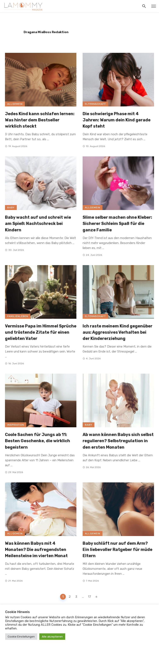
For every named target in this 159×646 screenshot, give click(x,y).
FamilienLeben (17, 316)
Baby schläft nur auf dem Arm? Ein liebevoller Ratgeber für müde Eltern (117, 549)
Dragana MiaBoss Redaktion (46, 32)
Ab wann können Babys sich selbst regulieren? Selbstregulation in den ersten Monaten (118, 440)
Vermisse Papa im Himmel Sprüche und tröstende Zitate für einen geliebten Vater (40, 332)
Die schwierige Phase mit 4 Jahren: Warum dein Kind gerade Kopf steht (117, 120)
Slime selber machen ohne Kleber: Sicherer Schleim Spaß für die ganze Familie (117, 223)
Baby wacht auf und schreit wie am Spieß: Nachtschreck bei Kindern (38, 223)
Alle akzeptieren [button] (52, 636)
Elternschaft (95, 104)
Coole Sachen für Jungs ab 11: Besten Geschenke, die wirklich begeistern (37, 440)
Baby (10, 207)
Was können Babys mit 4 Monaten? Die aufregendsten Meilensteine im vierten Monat (36, 549)
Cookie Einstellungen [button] (21, 636)
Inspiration (15, 424)
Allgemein (15, 104)
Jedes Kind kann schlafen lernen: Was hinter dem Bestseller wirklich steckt (40, 120)
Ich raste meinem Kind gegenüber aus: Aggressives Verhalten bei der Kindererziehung (117, 332)
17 (89, 597)
